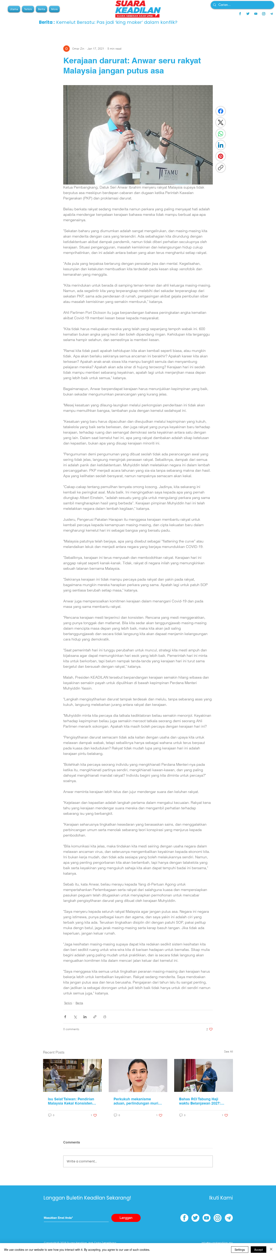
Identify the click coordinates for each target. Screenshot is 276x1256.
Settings (240, 1250)
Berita (79, 1003)
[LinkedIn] (220, 145)
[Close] (271, 1249)
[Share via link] (95, 1017)
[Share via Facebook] (65, 1017)
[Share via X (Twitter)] (75, 1017)
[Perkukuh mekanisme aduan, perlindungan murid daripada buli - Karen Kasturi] (138, 1075)
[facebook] (240, 13)
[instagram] (263, 13)
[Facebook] (220, 111)
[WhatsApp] (220, 133)
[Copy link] (220, 167)
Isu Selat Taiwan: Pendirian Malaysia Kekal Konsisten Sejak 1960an (71, 1101)
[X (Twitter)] (220, 122)
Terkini (68, 1003)
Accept (258, 1250)
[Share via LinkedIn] (85, 1017)
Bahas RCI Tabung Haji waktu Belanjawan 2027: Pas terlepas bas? (200, 1101)
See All (228, 1051)
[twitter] (247, 13)
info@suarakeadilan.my (217, 1243)
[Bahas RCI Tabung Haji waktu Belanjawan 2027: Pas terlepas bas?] (203, 1075)
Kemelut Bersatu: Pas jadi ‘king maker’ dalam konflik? (116, 22)
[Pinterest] (220, 156)
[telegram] (271, 13)
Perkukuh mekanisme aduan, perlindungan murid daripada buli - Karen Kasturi (137, 1101)
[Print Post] (105, 1017)
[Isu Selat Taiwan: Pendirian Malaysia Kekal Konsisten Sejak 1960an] (72, 1075)
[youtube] (255, 13)
